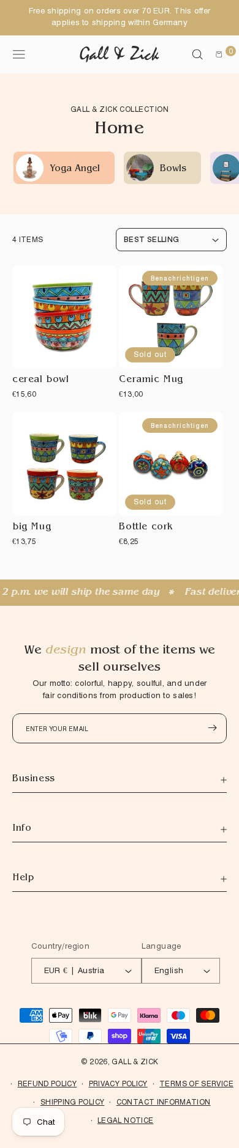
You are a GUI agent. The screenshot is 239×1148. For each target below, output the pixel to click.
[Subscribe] (212, 727)
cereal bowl (40, 380)
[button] (197, 54)
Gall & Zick (135, 1061)
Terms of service (196, 1083)
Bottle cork (146, 527)
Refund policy (47, 1083)
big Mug (31, 527)
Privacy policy (118, 1083)
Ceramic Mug (151, 380)
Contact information (163, 1101)
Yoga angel (75, 169)
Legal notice (125, 1120)
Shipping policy (72, 1101)
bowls (173, 169)
